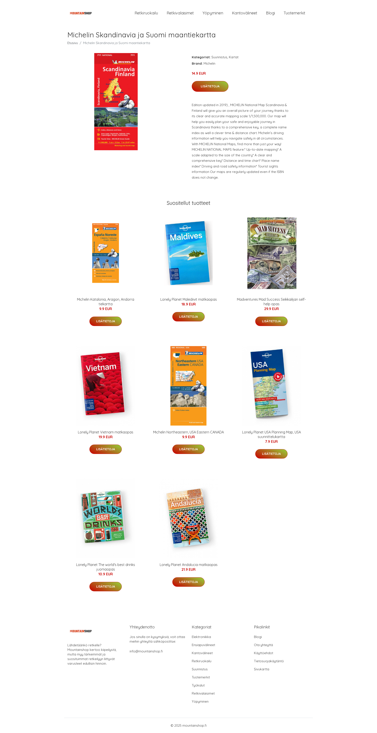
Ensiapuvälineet (203, 645)
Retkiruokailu (146, 13)
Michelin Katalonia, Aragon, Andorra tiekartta (105, 301)
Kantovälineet (244, 13)
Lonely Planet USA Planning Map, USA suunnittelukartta (271, 434)
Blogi (270, 13)
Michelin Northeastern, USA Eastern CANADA (188, 432)
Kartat (233, 57)
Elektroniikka (201, 637)
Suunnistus (219, 57)
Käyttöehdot (263, 653)
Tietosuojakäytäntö (269, 661)
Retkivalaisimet (180, 13)
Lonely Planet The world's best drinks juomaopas (105, 566)
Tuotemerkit (294, 13)
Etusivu (72, 43)
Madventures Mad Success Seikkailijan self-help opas (271, 301)
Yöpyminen (212, 13)
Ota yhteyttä (263, 645)
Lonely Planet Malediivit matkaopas (188, 299)
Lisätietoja (210, 86)
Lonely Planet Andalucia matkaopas (189, 564)
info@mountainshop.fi (146, 651)
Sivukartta (261, 669)
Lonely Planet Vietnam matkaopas (105, 432)
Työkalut (198, 685)
